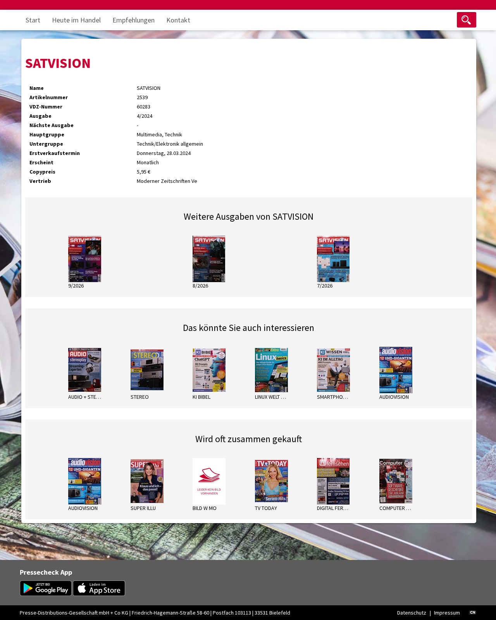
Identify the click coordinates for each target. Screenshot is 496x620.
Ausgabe (40, 115)
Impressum (447, 612)
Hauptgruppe (46, 134)
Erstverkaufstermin (54, 153)
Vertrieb (40, 180)
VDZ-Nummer (45, 106)
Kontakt (178, 20)
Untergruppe (46, 143)
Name (36, 87)
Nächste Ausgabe (51, 125)
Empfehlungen (133, 20)
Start (33, 20)
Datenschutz (411, 612)
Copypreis (42, 171)
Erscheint (41, 162)
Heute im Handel (76, 20)
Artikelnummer (48, 97)
